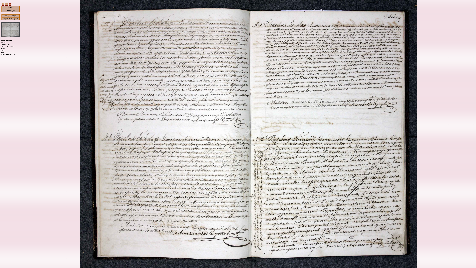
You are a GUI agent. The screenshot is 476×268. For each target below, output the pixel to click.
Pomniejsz (11, 11)
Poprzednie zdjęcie (10, 19)
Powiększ (10, 8)
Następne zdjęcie (10, 16)
